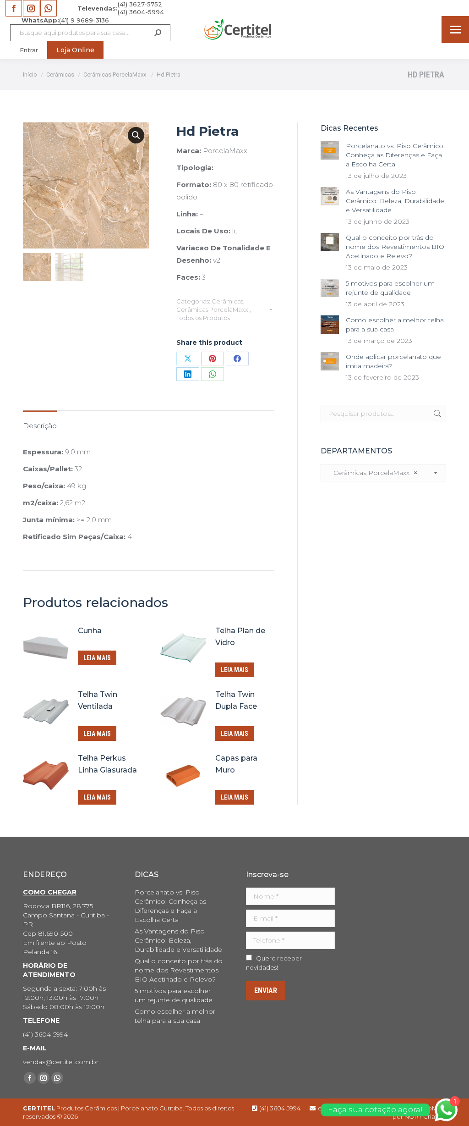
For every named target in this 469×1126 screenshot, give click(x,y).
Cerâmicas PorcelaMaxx (213, 309)
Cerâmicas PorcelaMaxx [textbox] (372, 473)
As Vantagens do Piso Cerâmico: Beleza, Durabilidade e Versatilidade (395, 201)
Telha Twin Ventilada (97, 700)
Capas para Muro (236, 764)
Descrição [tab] (40, 425)
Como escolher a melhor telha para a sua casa (395, 324)
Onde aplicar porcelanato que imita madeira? (393, 361)
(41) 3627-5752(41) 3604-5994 (120, 8)
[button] (136, 135)
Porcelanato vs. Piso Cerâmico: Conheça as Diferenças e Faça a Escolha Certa (395, 155)
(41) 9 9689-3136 (65, 20)
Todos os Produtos (203, 317)
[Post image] (330, 150)
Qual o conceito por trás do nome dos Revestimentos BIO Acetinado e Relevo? (395, 246)
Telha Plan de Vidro (240, 636)
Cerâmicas (227, 301)
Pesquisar (436, 413)
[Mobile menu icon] (455, 29)
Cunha (90, 630)
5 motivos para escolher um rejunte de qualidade (390, 288)
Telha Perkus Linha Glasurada (107, 764)
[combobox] (383, 472)
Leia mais (97, 658)
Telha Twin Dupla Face (236, 700)
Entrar (29, 50)
